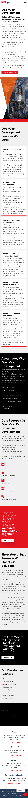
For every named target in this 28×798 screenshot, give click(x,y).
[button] (25, 795)
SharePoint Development (10, 684)
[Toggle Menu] (25, 2)
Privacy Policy (4, 793)
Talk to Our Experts (9, 72)
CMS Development (8, 681)
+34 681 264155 (14, 783)
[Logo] (5, 2)
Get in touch (7, 540)
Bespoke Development (9, 687)
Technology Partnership (11, 791)
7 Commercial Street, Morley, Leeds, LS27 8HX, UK (14, 751)
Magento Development (9, 692)
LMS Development (8, 690)
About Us (3, 791)
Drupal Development (8, 698)
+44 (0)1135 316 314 (14, 755)
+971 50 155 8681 (14, 742)
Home (3, 120)
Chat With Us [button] (21, 790)
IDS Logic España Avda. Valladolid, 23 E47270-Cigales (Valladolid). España (14, 779)
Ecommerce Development (10, 679)
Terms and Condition (12, 793)
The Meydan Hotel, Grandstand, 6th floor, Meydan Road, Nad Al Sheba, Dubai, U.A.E (14, 737)
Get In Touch (7, 657)
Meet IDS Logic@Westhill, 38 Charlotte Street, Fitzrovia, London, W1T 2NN (14, 765)
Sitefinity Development (9, 695)
